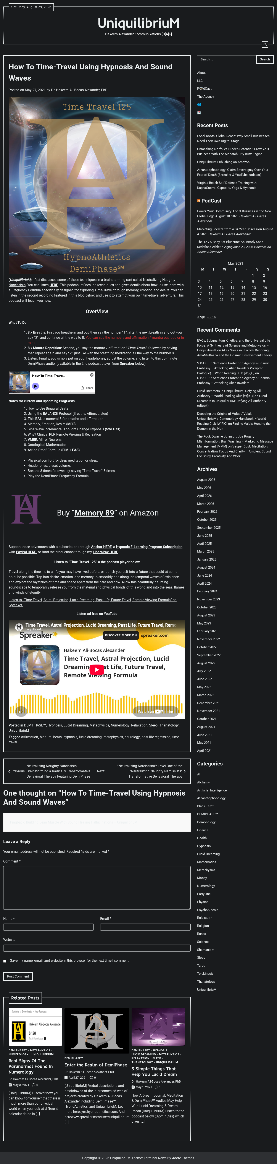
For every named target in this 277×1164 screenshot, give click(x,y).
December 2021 (208, 703)
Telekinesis (205, 974)
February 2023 (207, 631)
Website (9, 940)
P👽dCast (204, 89)
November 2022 (208, 639)
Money (202, 878)
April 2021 (204, 751)
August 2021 (206, 727)
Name (9, 919)
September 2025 (209, 528)
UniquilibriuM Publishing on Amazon (223, 162)
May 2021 (204, 743)
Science (203, 942)
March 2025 (205, 551)
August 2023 (206, 615)
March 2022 (205, 695)
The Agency (205, 97)
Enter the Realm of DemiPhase (95, 1064)
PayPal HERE (26, 552)
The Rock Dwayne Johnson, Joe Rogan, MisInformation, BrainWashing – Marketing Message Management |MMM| (235, 441)
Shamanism (205, 950)
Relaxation (139, 725)
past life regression (156, 737)
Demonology (206, 822)
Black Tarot (205, 806)
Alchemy (203, 782)
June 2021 (204, 735)
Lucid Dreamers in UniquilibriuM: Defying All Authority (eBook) (232, 401)
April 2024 (204, 583)
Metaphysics (99, 725)
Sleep (153, 725)
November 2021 (208, 711)
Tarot (201, 966)
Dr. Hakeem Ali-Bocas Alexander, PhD (79, 90)
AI (198, 774)
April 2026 (204, 496)
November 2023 (208, 599)
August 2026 (206, 480)
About (201, 73)
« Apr (201, 317)
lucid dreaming (90, 737)
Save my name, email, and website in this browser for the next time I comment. (69, 960)
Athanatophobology (211, 798)
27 (232, 300)
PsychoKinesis (207, 910)
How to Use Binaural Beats (48, 408)
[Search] (265, 44)
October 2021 (206, 719)
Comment (12, 861)
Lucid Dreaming (76, 725)
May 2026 (204, 488)
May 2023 (204, 623)
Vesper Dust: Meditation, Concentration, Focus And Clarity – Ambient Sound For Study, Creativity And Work (234, 451)
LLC (200, 81)
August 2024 (206, 567)
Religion (203, 926)
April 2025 (204, 543)
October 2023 (206, 607)
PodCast (211, 201)
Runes (201, 934)
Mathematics (206, 862)
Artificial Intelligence (212, 790)
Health (202, 838)
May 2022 (204, 687)
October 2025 (206, 520)
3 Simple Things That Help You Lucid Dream (154, 1071)
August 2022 (206, 663)
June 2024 (204, 575)
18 (211, 294)
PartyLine (204, 894)
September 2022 (209, 655)
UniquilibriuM (139, 22)
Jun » (212, 317)
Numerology (120, 725)
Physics (202, 902)
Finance (202, 830)
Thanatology (169, 725)
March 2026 (205, 504)
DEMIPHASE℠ (35, 725)
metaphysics (113, 737)
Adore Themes (183, 1158)
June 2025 (204, 535)
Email (105, 919)
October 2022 (206, 647)
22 (254, 294)
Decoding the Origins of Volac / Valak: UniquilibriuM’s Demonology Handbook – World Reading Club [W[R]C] (231, 419)
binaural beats (51, 737)
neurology (132, 737)
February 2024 (207, 591)
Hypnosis (55, 725)
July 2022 (204, 671)
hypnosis (70, 737)
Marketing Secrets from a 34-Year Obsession (229, 229)
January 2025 (206, 559)
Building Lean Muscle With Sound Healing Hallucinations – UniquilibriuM (81, 822)
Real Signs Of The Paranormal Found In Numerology (31, 1066)
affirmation (29, 737)
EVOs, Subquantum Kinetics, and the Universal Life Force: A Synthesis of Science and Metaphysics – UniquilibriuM (233, 345)
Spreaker (127, 364)
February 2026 (207, 512)
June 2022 (204, 679)
